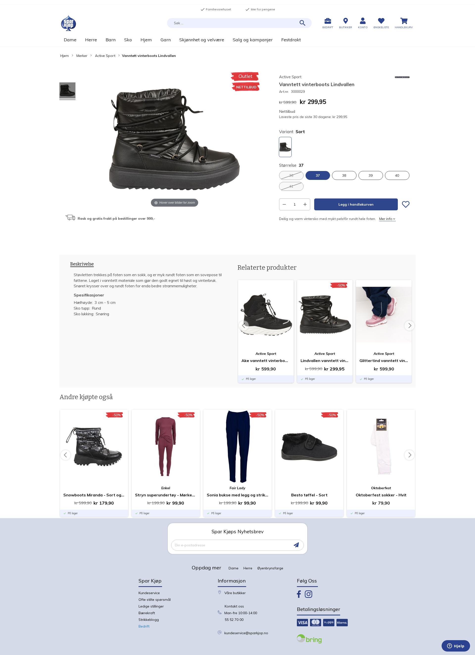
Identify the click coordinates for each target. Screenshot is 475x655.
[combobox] (239, 23)
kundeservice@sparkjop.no (246, 633)
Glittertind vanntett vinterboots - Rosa (383, 360)
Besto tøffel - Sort (309, 494)
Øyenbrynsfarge (270, 568)
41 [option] (291, 186)
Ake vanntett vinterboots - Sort (265, 360)
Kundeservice (149, 593)
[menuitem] (70, 40)
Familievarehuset (215, 9)
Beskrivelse (82, 264)
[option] (285, 147)
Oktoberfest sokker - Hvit (381, 494)
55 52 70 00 (234, 619)
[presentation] (82, 265)
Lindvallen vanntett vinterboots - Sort (325, 360)
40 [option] (397, 175)
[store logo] (68, 23)
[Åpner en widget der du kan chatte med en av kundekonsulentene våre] (456, 646)
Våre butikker (235, 593)
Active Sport (105, 55)
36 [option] (291, 175)
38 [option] (344, 175)
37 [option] (318, 175)
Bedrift (144, 626)
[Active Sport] (402, 81)
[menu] (237, 40)
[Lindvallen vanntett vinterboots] (67, 91)
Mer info (385, 219)
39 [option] (371, 175)
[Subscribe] (296, 545)
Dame (233, 568)
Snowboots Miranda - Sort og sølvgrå (94, 494)
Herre (247, 568)
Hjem (64, 55)
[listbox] (344, 147)
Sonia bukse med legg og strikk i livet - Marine (237, 494)
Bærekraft (147, 613)
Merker (81, 55)
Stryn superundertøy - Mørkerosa (165, 494)
